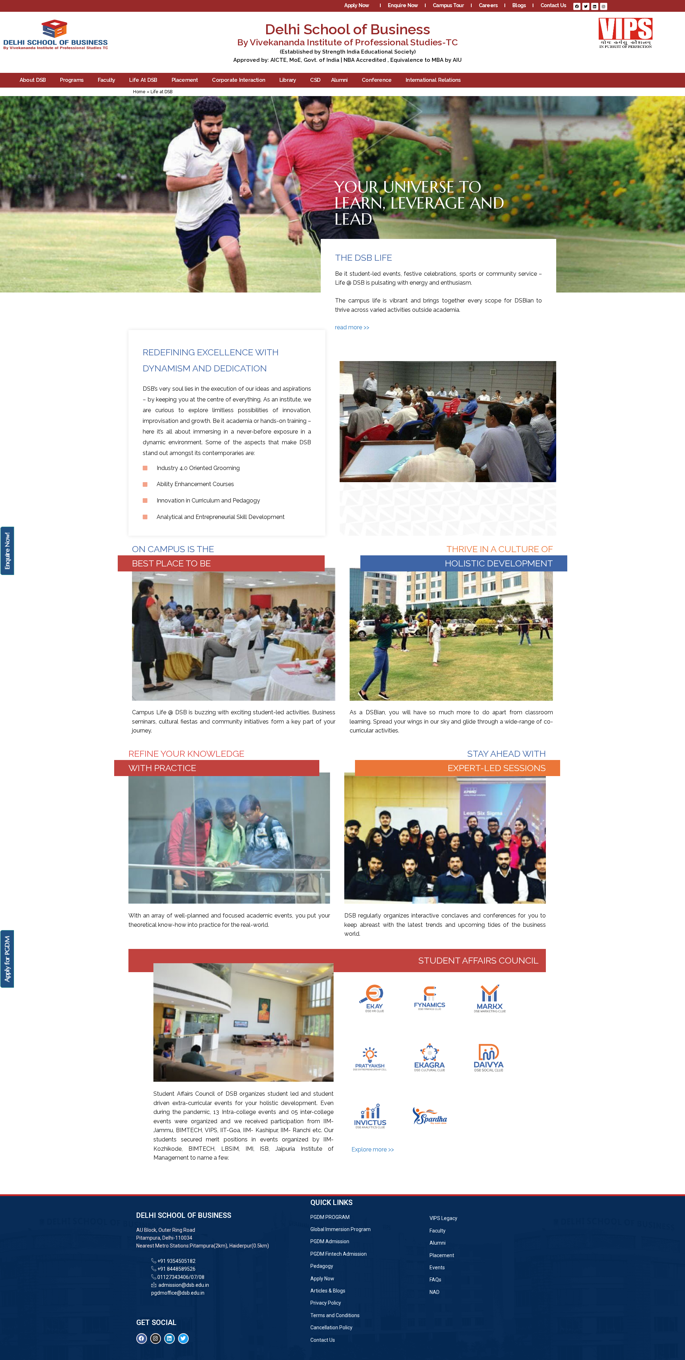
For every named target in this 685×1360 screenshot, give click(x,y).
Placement (185, 80)
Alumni (339, 80)
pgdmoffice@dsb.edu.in (177, 1293)
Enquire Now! (7, 550)
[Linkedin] (594, 6)
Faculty (106, 80)
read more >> (352, 327)
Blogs (519, 5)
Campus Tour (448, 5)
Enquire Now (403, 5)
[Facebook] (576, 6)
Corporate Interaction (238, 80)
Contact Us (553, 5)
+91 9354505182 (176, 1261)
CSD (315, 80)
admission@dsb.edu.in (182, 1285)
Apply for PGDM (7, 959)
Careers (488, 5)
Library (287, 80)
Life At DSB (143, 80)
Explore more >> (372, 1149)
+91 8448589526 (176, 1269)
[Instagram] (603, 6)
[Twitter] (585, 6)
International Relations (433, 80)
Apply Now (356, 5)
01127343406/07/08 (180, 1277)
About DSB (33, 80)
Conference (376, 80)
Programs (71, 80)
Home (139, 91)
